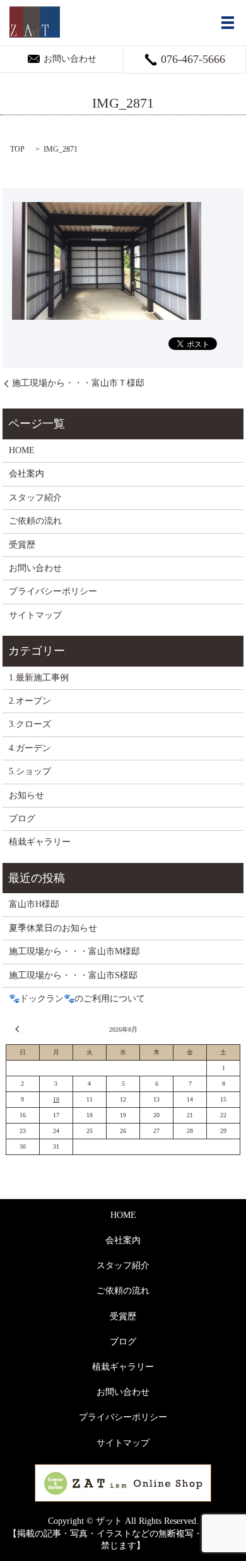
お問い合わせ (35, 568)
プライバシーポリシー (53, 591)
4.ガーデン (30, 748)
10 (56, 1099)
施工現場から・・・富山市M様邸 (74, 951)
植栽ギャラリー (40, 842)
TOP (17, 149)
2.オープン (30, 701)
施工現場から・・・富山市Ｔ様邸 (78, 383)
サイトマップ (35, 615)
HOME (22, 450)
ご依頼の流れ (35, 521)
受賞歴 (22, 544)
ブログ (22, 818)
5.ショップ (30, 771)
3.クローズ (30, 724)
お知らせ (26, 795)
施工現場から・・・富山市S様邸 (73, 975)
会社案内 (26, 473)
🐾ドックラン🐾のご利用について (77, 998)
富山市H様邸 (34, 904)
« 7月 (19, 1029)
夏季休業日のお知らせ (53, 928)
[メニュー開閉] (227, 22)
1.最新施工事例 (39, 677)
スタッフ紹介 (35, 497)
